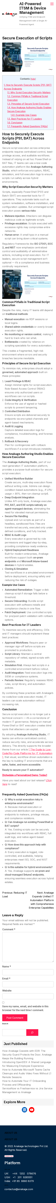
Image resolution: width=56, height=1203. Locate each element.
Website (6, 990)
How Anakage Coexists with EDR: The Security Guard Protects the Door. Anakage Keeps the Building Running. (27, 1054)
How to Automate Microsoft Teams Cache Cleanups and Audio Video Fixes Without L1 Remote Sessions (26, 1073)
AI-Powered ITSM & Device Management (32, 8)
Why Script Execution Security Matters (28, 92)
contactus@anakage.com (18, 1189)
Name (6, 966)
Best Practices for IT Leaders (24, 118)
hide (33, 79)
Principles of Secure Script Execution (28, 103)
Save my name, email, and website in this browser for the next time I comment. (25, 1008)
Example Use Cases (24, 115)
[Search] (32, 1032)
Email (6, 978)
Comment (8, 929)
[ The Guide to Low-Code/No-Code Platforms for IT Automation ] (27, 753)
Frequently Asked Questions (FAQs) (27, 126)
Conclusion (14, 122)
